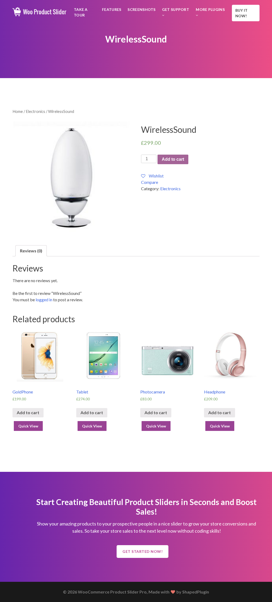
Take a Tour (81, 12)
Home (17, 111)
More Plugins (210, 9)
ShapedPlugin (195, 591)
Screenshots (141, 9)
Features (111, 9)
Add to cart (173, 159)
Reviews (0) (31, 250)
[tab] (31, 250)
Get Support (175, 9)
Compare (149, 182)
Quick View (28, 426)
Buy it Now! (241, 13)
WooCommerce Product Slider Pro (112, 591)
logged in (44, 299)
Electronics (35, 111)
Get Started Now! (142, 551)
